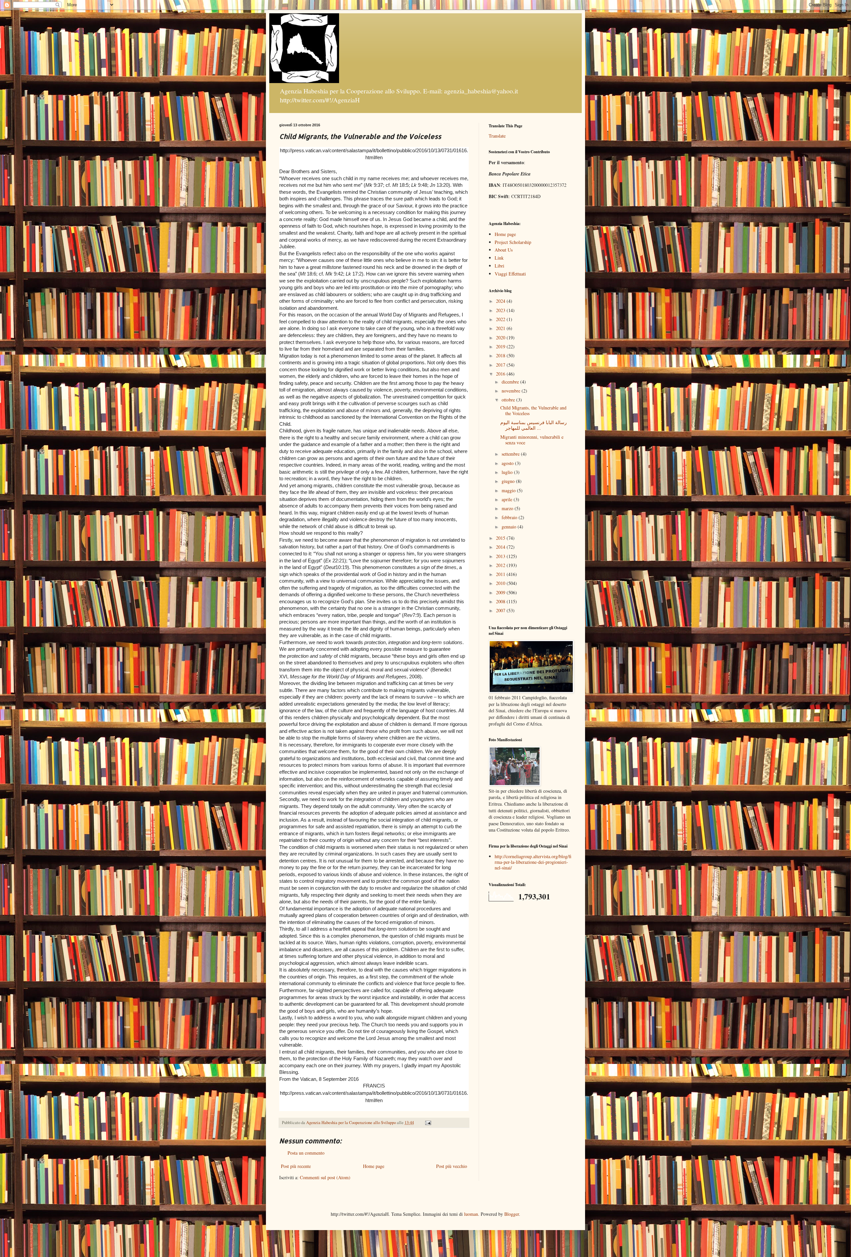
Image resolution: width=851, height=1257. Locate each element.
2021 (501, 328)
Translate (497, 136)
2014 (501, 547)
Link (499, 258)
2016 (501, 374)
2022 (501, 319)
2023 (501, 310)
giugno (509, 481)
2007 (501, 610)
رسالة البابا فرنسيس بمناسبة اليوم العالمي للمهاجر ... (533, 425)
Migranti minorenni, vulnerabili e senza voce (531, 440)
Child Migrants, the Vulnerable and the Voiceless (533, 410)
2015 (501, 538)
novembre (512, 391)
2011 (501, 574)
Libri (499, 266)
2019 (501, 346)
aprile (508, 499)
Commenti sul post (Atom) (325, 1177)
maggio (509, 490)
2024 (501, 301)
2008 (501, 601)
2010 (501, 583)
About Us (504, 250)
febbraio (510, 517)
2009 (501, 592)
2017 (501, 365)
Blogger (511, 1214)
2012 (501, 565)
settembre (511, 454)
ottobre (509, 400)
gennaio (510, 526)
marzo (508, 508)
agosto (508, 463)
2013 (501, 556)
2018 (501, 355)
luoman (471, 1214)
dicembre (511, 382)
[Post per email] (427, 1122)
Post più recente (296, 1166)
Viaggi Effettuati (510, 274)
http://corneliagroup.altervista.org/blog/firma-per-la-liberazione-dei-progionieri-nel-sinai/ (533, 862)
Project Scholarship (513, 242)
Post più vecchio (451, 1166)
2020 (501, 337)
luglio (508, 472)
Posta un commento (306, 1153)
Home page (373, 1166)
